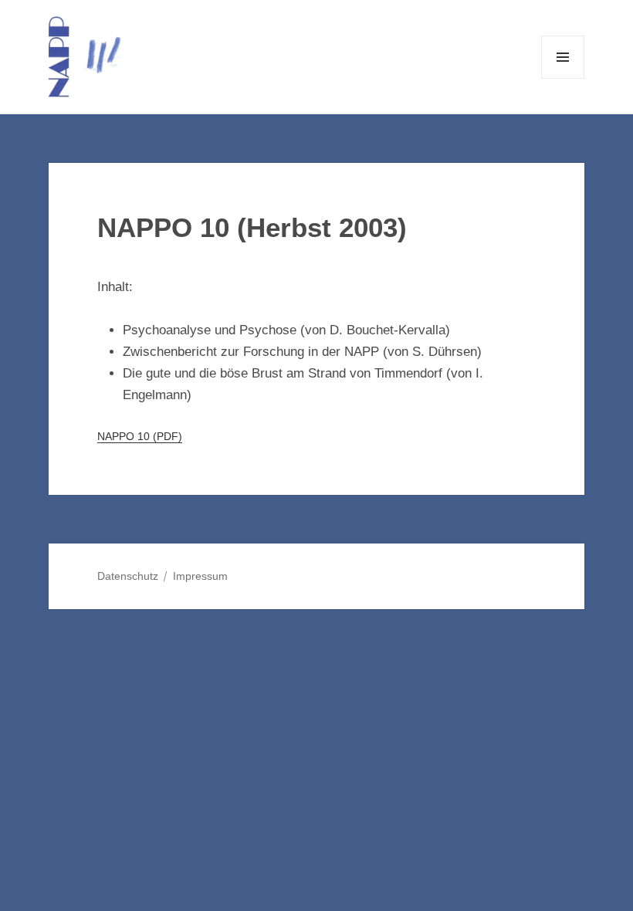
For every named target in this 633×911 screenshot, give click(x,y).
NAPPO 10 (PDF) (139, 436)
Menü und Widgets (563, 78)
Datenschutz (127, 576)
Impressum (200, 576)
